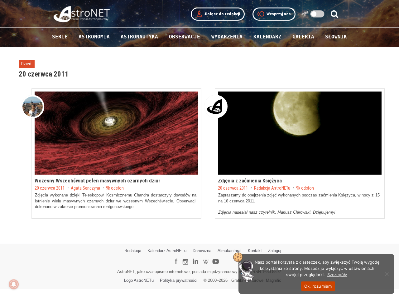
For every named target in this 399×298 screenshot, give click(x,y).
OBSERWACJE (184, 37)
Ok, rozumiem (318, 286)
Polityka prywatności (178, 280)
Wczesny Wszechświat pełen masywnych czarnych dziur (97, 180)
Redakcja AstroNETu (272, 188)
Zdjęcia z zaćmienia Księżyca (250, 180)
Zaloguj (274, 250)
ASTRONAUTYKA (139, 37)
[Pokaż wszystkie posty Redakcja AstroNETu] (216, 106)
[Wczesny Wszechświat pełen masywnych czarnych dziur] (116, 133)
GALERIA (303, 37)
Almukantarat (230, 250)
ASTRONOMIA (94, 37)
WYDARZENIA (227, 37)
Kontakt (255, 250)
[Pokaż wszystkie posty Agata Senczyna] (32, 106)
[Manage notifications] (14, 284)
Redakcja (132, 250)
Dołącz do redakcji (217, 14)
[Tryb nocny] (317, 13)
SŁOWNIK (336, 37)
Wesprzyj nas (274, 14)
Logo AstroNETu (139, 280)
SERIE (60, 37)
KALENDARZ (267, 37)
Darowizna (202, 250)
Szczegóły (337, 274)
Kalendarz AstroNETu (166, 250)
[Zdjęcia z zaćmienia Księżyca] (300, 133)
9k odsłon (115, 188)
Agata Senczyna (85, 188)
